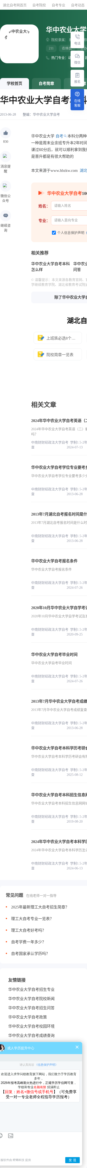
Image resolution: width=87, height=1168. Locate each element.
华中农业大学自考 (46, 114)
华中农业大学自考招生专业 (31, 989)
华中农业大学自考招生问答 (31, 1008)
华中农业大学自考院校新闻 (31, 999)
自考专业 (58, 5)
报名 (77, 81)
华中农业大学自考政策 (27, 1017)
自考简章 (46, 83)
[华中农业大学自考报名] (77, 75)
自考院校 (39, 5)
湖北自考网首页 (15, 5)
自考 (59, 136)
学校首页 (14, 83)
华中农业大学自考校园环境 (31, 1026)
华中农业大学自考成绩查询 (31, 1035)
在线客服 (77, 103)
